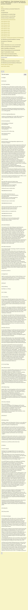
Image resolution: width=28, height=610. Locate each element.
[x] (1, 72)
